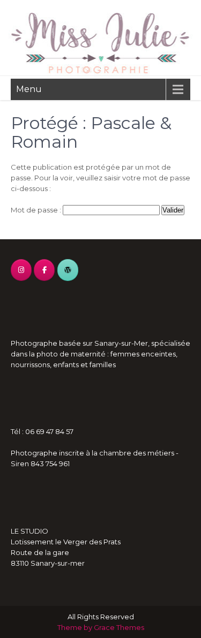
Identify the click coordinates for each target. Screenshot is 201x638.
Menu (29, 89)
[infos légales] (67, 270)
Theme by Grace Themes (100, 627)
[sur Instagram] (21, 270)
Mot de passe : (37, 210)
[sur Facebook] (44, 270)
